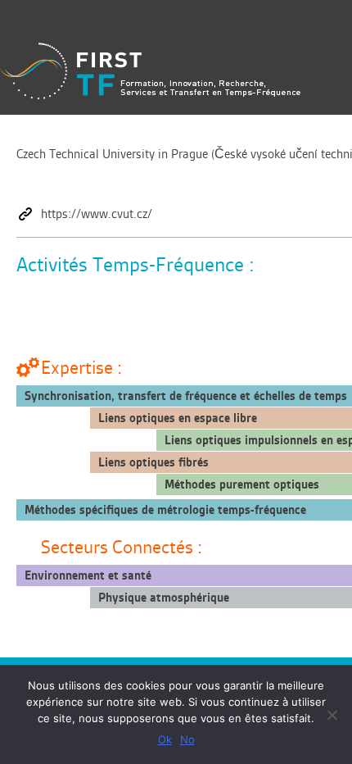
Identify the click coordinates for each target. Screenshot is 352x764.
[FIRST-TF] (150, 71)
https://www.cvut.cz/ (96, 214)
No (187, 739)
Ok (165, 739)
